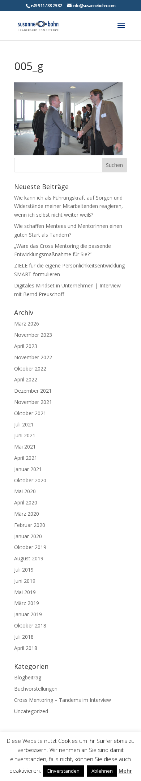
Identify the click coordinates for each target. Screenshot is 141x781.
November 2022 (33, 357)
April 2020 (25, 502)
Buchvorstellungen (35, 688)
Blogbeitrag (27, 677)
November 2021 (33, 401)
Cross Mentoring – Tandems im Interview (62, 699)
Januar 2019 (28, 614)
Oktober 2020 (30, 480)
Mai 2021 (25, 446)
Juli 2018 (24, 636)
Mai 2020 (25, 491)
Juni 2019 (24, 580)
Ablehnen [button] (102, 771)
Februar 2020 (29, 525)
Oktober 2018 (30, 625)
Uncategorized (31, 711)
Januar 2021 (28, 469)
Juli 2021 (24, 424)
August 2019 (28, 558)
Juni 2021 (24, 435)
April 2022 (25, 379)
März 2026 (26, 323)
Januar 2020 (28, 536)
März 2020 (26, 513)
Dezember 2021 (33, 390)
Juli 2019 (24, 569)
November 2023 (33, 334)
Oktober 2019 (30, 547)
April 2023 (25, 346)
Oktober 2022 (30, 368)
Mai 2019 (25, 592)
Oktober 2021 (30, 413)
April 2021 (25, 457)
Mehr (125, 770)
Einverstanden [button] (63, 771)
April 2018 (25, 648)
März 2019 (26, 603)
